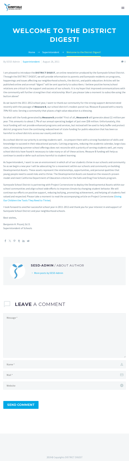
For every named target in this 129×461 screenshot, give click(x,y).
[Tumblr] (19, 241)
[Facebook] (5, 241)
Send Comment (21, 405)
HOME (121, 12)
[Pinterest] (14, 241)
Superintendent (31, 61)
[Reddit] (28, 241)
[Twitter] (10, 241)
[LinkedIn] (23, 241)
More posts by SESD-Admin (48, 272)
